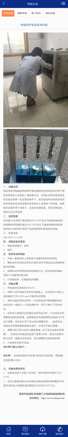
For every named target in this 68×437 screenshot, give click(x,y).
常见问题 (8, 13)
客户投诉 (36, 13)
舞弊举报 (22, 13)
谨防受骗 (50, 13)
